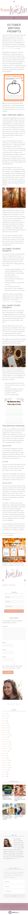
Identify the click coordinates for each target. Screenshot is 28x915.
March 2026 (5, 716)
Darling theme (14, 905)
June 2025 (4, 718)
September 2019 (6, 767)
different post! (9, 137)
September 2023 (6, 734)
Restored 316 (22, 905)
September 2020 (6, 748)
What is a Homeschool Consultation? (7, 798)
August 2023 (5, 737)
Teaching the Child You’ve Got (18, 817)
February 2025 (5, 727)
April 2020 (4, 758)
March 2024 (5, 730)
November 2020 (6, 744)
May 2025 (4, 720)
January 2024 (5, 732)
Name (4, 642)
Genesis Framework (22, 906)
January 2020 (5, 762)
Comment (5, 626)
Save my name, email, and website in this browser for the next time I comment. (12, 667)
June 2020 (4, 755)
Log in (17, 908)
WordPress (12, 908)
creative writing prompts (10, 48)
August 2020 (5, 751)
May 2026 (4, 713)
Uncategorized (12, 585)
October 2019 (5, 765)
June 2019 (4, 774)
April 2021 (4, 739)
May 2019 (4, 776)
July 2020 (4, 753)
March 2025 (5, 725)
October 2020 (5, 746)
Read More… (18, 858)
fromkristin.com (14, 9)
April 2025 (4, 723)
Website (4, 657)
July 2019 (4, 772)
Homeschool (5, 585)
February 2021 (5, 741)
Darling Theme (12, 906)
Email (4, 649)
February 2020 (5, 760)
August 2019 (5, 769)
